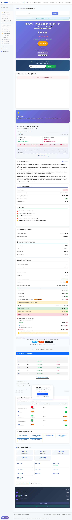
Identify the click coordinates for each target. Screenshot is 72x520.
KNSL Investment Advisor (62, 436)
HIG (18, 420)
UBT (19, 364)
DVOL (19, 367)
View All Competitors (36, 483)
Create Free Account (43, 394)
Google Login (68, 2)
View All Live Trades (43, 503)
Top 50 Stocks (6, 12)
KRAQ (19, 370)
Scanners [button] (4, 46)
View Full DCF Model (43, 155)
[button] (27, 2)
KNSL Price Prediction (36, 436)
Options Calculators (56, 514)
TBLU (19, 373)
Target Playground (7, 31)
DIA (18, 361)
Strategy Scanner (6, 35)
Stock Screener (6, 16)
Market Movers (5, 7)
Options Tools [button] (5, 22)
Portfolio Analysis (6, 18)
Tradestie (5, 2)
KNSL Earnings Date (49, 435)
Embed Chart (49, 341)
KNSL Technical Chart (23, 435)
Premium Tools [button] (5, 48)
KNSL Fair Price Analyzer (24, 440)
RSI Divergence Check (21, 385)
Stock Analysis (22, 8)
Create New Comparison (23, 483)
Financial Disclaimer (67, 515)
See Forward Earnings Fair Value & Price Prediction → (27, 120)
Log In (47, 396)
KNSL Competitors (37, 439)
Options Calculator (7, 29)
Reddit (41, 341)
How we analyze (65, 161)
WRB (19, 424)
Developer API (64, 514)
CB (18, 411)
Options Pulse (6, 37)
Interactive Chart (43, 55)
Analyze (55, 13)
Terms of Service (59, 515)
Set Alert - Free (51, 66)
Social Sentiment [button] (6, 51)
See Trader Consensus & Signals (43, 506)
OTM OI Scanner (6, 41)
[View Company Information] (51, 26)
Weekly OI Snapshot (7, 39)
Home (4, 4)
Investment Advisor (7, 14)
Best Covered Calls (7, 33)
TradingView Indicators (7, 20)
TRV (18, 406)
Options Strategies (47, 514)
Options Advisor (6, 27)
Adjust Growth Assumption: (25, 131)
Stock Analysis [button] (5, 9)
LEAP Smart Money (7, 43)
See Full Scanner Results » (43, 377)
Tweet (35, 341)
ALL (18, 415)
